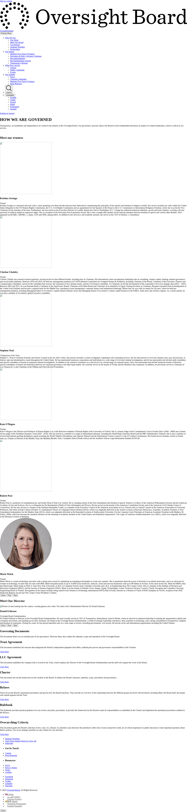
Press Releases (16, 84)
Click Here (4, 652)
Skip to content (6, 1)
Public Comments (17, 70)
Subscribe (9, 743)
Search (9, 92)
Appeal (13, 68)
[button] (93, 179)
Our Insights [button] (10, 74)
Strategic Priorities (17, 47)
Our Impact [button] (9, 52)
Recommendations (17, 58)
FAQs (7, 765)
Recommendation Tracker (20, 61)
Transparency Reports (19, 63)
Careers (8, 753)
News (12, 77)
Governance (15, 45)
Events (13, 72)
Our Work (14, 40)
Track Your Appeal (20, 741)
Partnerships (15, 49)
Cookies (8, 772)
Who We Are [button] (10, 38)
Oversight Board (13, 790)
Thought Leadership (18, 79)
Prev (9, 595)
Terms (7, 770)
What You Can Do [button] (12, 65)
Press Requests (11, 755)
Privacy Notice (11, 768)
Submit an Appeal (7, 113)
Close (3, 595)
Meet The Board (16, 42)
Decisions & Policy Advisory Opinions (25, 56)
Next (15, 595)
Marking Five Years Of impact (22, 54)
